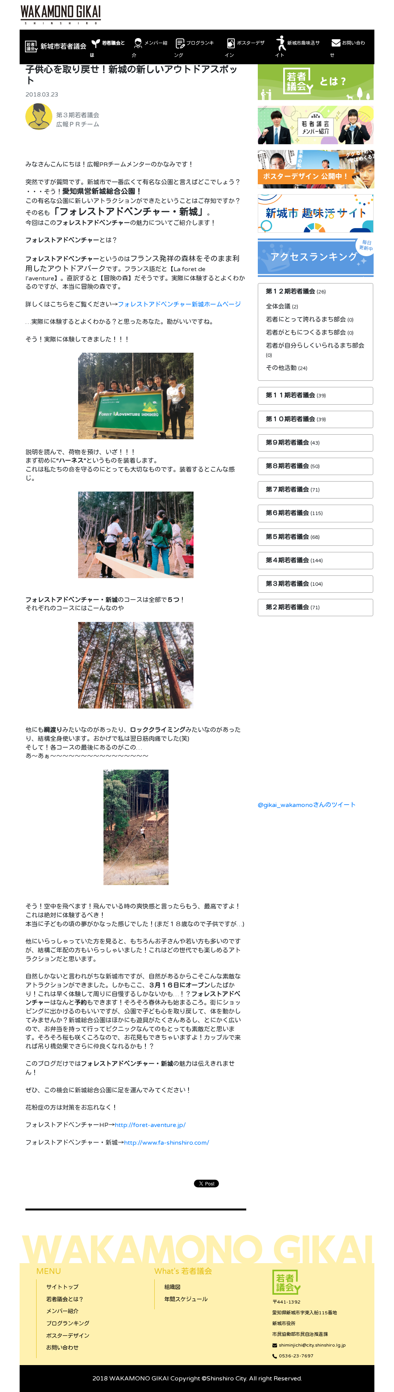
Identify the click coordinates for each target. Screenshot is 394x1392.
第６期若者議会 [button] (288, 513)
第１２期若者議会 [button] (291, 291)
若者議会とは (107, 49)
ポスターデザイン (245, 49)
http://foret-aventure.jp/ (150, 1125)
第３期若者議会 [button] (288, 584)
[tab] (315, 291)
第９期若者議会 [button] (288, 443)
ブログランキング (194, 49)
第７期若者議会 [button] (288, 489)
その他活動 (281, 368)
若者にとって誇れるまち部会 (306, 319)
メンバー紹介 (149, 49)
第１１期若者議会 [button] (291, 395)
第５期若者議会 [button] (288, 537)
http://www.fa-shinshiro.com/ (166, 1143)
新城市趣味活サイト (297, 49)
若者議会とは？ (65, 1299)
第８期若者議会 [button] (288, 466)
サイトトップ (62, 1287)
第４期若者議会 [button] (288, 560)
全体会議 (278, 306)
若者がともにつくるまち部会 (306, 333)
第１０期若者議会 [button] (291, 419)
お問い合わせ (347, 49)
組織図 (172, 1287)
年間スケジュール (185, 1299)
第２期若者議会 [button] (288, 607)
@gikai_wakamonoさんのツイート (307, 805)
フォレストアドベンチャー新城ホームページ (179, 304)
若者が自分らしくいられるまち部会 (315, 346)
